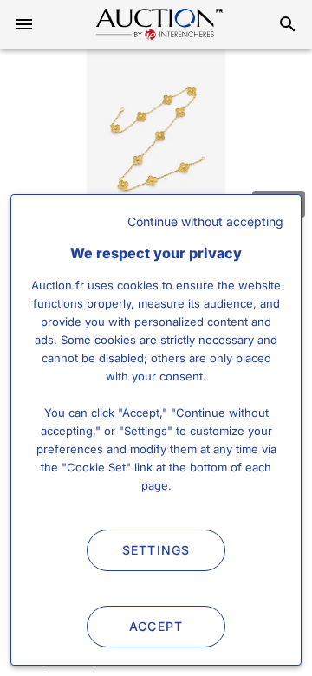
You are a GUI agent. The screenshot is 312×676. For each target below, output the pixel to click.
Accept (156, 626)
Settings (156, 550)
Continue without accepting (205, 221)
